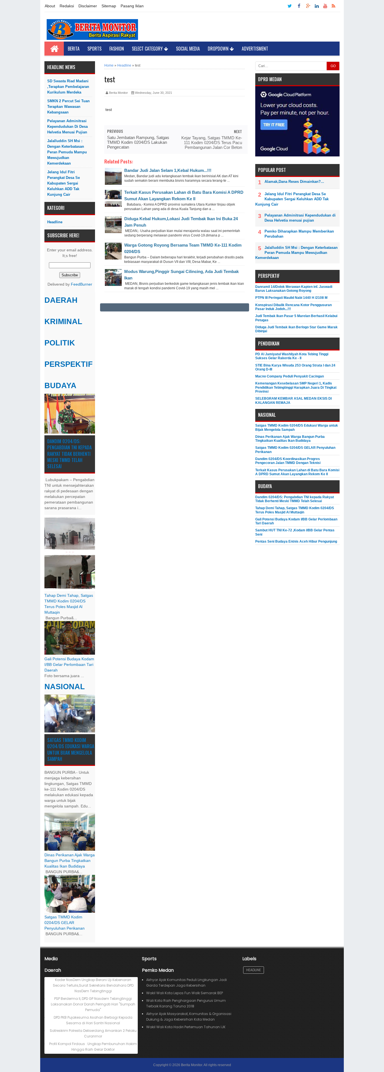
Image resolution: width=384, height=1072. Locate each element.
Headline (54, 222)
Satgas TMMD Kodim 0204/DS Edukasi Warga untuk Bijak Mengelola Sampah (70, 749)
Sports (94, 48)
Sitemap (108, 6)
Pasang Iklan (132, 6)
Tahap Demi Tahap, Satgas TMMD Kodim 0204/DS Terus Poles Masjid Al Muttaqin (294, 510)
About (50, 6)
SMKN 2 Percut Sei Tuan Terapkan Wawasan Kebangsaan (68, 106)
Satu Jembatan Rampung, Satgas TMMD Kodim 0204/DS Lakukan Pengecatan (138, 142)
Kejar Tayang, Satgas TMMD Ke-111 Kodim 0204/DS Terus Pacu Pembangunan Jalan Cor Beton (211, 142)
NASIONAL (64, 686)
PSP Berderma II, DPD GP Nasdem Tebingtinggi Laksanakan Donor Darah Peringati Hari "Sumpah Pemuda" (93, 1004)
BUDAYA (60, 385)
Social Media (188, 48)
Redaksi (67, 6)
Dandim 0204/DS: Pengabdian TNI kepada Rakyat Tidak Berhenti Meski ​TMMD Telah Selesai (69, 454)
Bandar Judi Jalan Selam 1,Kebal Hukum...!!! (167, 170)
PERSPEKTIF (68, 364)
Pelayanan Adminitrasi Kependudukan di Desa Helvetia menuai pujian (67, 126)
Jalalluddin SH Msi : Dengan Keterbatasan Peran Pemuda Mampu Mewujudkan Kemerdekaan (67, 152)
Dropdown (219, 48)
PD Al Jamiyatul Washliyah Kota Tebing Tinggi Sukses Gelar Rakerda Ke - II (291, 356)
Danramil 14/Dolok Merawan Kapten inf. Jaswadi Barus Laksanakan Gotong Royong (293, 289)
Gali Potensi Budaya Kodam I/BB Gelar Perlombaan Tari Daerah (69, 664)
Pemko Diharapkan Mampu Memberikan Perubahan (299, 233)
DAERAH (61, 300)
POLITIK (59, 343)
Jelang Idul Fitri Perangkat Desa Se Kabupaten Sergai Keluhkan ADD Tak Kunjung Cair (63, 183)
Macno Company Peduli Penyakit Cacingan (289, 376)
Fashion (116, 48)
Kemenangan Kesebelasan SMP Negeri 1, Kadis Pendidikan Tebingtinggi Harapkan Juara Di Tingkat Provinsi (295, 387)
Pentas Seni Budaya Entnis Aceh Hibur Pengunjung (296, 541)
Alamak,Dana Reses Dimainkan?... (294, 181)
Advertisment (255, 48)
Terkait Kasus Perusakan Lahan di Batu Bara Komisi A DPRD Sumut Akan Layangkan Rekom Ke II (297, 472)
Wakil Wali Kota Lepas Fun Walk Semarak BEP (184, 993)
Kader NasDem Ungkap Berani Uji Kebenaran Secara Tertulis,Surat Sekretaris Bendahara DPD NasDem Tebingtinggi (93, 985)
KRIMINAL (63, 321)
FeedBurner (81, 284)
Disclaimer (87, 6)
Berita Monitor (191, 1065)
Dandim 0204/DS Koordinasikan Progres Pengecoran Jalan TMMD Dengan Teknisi (287, 461)
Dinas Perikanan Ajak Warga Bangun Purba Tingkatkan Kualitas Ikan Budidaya (69, 860)
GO (333, 66)
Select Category (148, 48)
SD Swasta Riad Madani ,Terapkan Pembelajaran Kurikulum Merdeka (68, 86)
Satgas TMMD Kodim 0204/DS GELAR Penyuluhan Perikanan (64, 922)
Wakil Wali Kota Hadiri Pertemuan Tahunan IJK (185, 1027)
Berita (74, 48)
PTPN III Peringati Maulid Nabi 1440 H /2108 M (291, 298)
